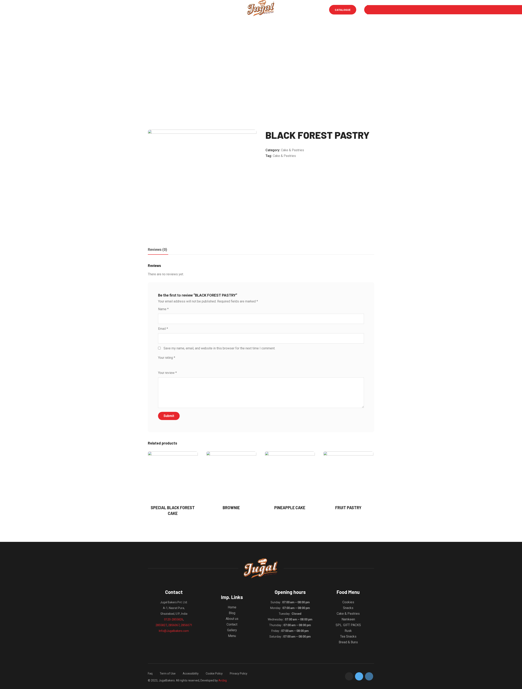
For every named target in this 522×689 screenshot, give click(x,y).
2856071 (186, 625)
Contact (232, 624)
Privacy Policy (238, 673)
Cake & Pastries (292, 150)
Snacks (348, 608)
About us (232, 619)
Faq (150, 673)
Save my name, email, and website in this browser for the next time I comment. (219, 348)
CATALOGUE (343, 9)
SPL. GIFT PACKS (348, 625)
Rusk (348, 631)
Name (163, 309)
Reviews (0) (157, 249)
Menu (166, 9)
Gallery (214, 9)
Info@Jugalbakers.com (174, 630)
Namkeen (348, 619)
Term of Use (168, 673)
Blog (197, 9)
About (182, 9)
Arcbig (222, 680)
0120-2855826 (173, 619)
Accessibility (191, 673)
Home (151, 9)
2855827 (161, 625)
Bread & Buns (348, 642)
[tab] (157, 250)
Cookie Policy (214, 673)
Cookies (348, 602)
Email (163, 329)
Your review (167, 373)
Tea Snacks (348, 636)
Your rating (166, 358)
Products (235, 9)
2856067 (174, 625)
